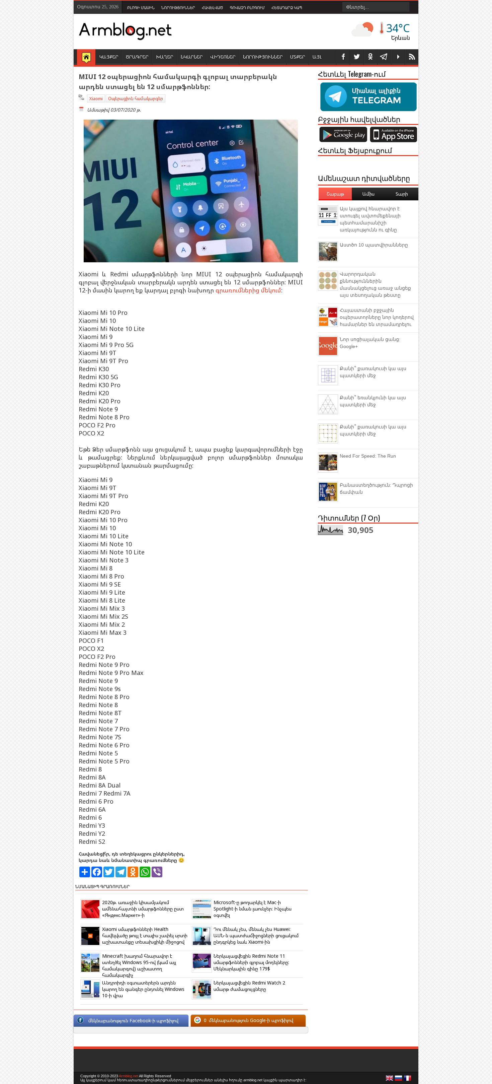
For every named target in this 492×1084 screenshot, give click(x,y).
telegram (384, 57)
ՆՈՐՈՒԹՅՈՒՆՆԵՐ (263, 57)
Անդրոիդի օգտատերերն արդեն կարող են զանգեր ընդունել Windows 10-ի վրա (143, 989)
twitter (356, 57)
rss (411, 57)
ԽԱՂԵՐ (164, 57)
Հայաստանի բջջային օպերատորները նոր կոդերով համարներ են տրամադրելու (377, 317)
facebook (343, 57)
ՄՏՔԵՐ (297, 57)
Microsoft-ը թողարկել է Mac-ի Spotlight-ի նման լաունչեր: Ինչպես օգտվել (253, 908)
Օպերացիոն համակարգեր (135, 98)
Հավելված (212, 8)
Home (86, 57)
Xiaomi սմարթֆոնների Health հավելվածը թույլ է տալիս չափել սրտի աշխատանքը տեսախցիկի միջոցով (144, 935)
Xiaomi (96, 98)
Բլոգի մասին (141, 8)
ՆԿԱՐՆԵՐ (192, 57)
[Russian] (399, 1080)
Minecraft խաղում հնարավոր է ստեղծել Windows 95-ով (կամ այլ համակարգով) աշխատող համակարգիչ (139, 965)
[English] (390, 1080)
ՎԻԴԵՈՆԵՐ (223, 57)
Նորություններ (178, 8)
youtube (398, 57)
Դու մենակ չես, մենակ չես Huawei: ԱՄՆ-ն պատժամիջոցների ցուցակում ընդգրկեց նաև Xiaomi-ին (256, 935)
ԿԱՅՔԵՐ (108, 57)
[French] (408, 1080)
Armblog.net (128, 1076)
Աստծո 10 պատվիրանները (374, 245)
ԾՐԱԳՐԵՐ (137, 57)
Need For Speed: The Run (368, 456)
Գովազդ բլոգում (247, 8)
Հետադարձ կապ (286, 8)
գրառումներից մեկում (248, 290)
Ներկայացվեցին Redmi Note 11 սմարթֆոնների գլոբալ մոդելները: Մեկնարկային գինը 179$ (251, 962)
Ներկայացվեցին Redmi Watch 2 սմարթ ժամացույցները (249, 985)
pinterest (370, 57)
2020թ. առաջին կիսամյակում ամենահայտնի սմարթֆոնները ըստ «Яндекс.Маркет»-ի (143, 908)
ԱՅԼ (317, 57)
